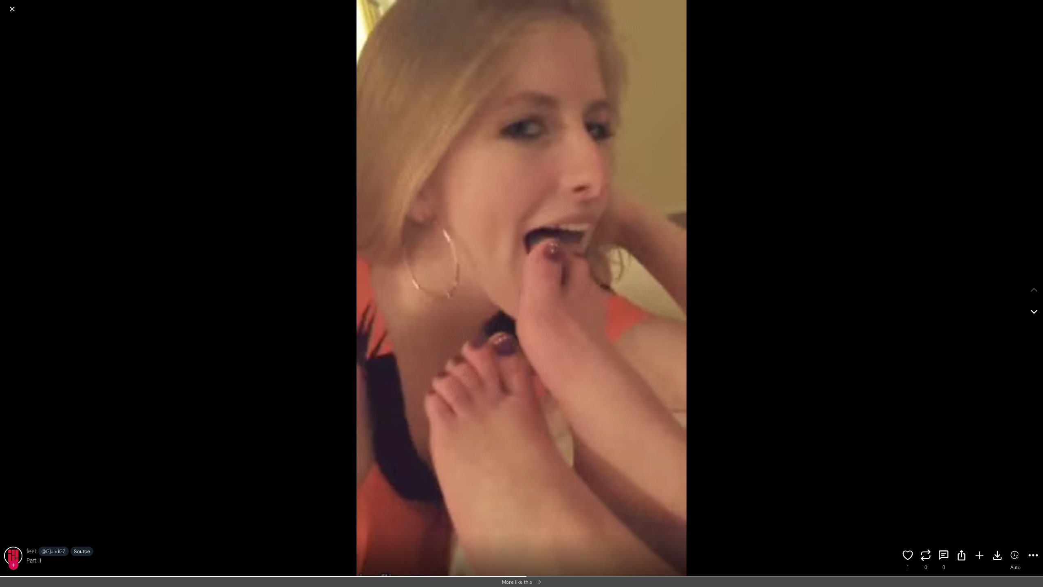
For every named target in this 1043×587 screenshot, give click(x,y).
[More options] (1033, 556)
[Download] (997, 556)
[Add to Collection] (979, 556)
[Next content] (1034, 312)
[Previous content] (1034, 290)
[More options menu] (1034, 5)
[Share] (961, 556)
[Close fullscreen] (12, 9)
